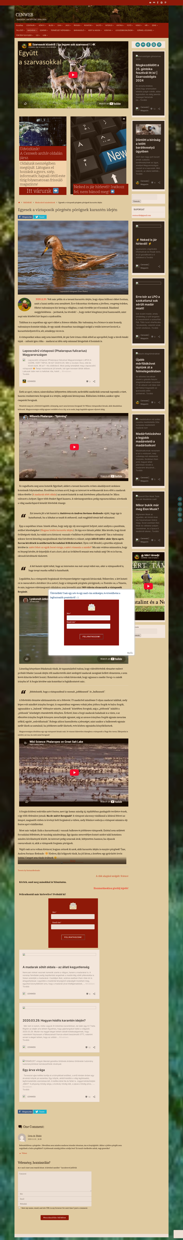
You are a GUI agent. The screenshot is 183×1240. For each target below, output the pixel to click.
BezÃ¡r (130, 653)
